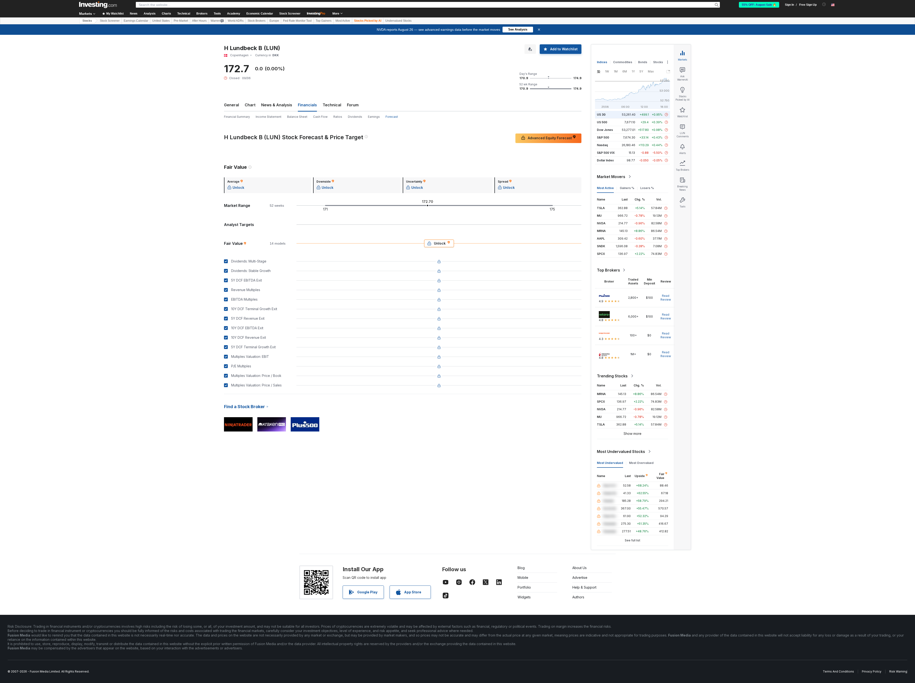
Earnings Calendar (136, 20)
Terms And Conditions (838, 671)
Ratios (337, 116)
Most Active (343, 20)
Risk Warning (898, 671)
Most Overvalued (641, 463)
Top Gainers (323, 20)
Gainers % (627, 188)
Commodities (622, 62)
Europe (274, 20)
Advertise (579, 577)
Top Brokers (608, 270)
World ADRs (236, 20)
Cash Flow (320, 116)
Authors (578, 597)
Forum (353, 105)
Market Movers (611, 176)
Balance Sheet (297, 116)
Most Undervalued (610, 463)
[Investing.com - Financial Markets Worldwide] (98, 4)
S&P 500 (603, 137)
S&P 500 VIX (606, 152)
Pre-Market (181, 20)
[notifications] (824, 4)
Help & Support (584, 587)
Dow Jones (605, 130)
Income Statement (268, 116)
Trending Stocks (612, 376)
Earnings (374, 116)
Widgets (524, 597)
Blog (521, 568)
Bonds (642, 62)
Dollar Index (605, 160)
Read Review (666, 297)
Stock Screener (289, 13)
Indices (602, 62)
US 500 (602, 122)
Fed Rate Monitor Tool (297, 20)
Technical (332, 105)
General (231, 105)
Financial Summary (237, 116)
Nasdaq (602, 145)
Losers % (647, 188)
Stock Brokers (256, 20)
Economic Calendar (259, 13)
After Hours (199, 20)
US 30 (601, 114)
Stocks (87, 20)
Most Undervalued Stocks (621, 451)
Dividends (355, 116)
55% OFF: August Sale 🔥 (759, 4)
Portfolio (524, 587)
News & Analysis (276, 105)
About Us (579, 568)
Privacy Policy (871, 671)
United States (161, 20)
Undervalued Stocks (398, 20)
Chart (250, 105)
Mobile (523, 577)
